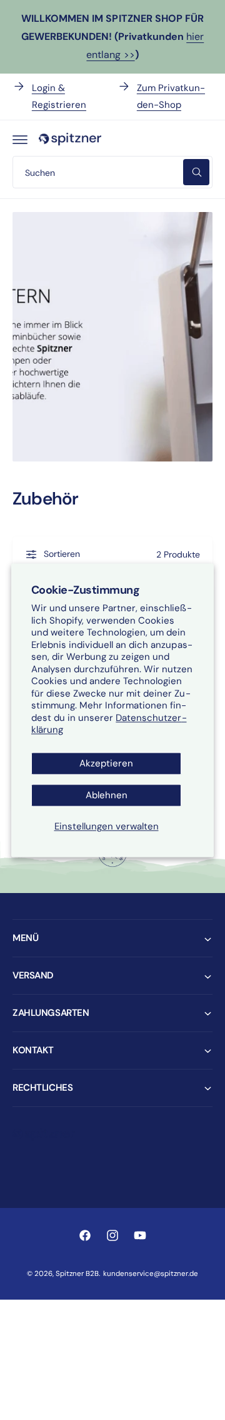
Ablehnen (107, 795)
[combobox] (112, 172)
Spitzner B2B (77, 1273)
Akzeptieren (106, 763)
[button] (20, 139)
